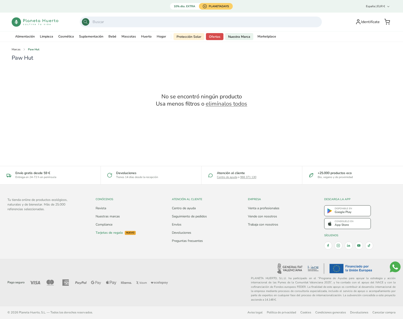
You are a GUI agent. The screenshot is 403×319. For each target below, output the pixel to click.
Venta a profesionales (263, 208)
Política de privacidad (281, 312)
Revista (101, 208)
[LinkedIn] (349, 246)
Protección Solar (189, 36)
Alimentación (25, 36)
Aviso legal (255, 312)
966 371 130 (248, 177)
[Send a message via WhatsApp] (395, 266)
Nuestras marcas (108, 216)
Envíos (176, 224)
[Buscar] (85, 22)
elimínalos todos (226, 103)
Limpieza (46, 36)
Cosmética (66, 36)
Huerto (146, 36)
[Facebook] (328, 246)
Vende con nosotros (262, 216)
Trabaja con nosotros (263, 224)
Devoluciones (181, 232)
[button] (387, 22)
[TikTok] (369, 246)
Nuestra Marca (239, 36)
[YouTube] (359, 246)
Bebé (112, 36)
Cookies (305, 312)
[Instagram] (338, 246)
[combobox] (201, 22)
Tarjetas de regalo (115, 233)
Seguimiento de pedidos (189, 216)
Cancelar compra (384, 312)
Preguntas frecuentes (187, 241)
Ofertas (214, 36)
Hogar (161, 36)
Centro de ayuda (227, 177)
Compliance (104, 224)
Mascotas (129, 36)
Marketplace (266, 36)
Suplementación (91, 36)
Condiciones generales (330, 312)
